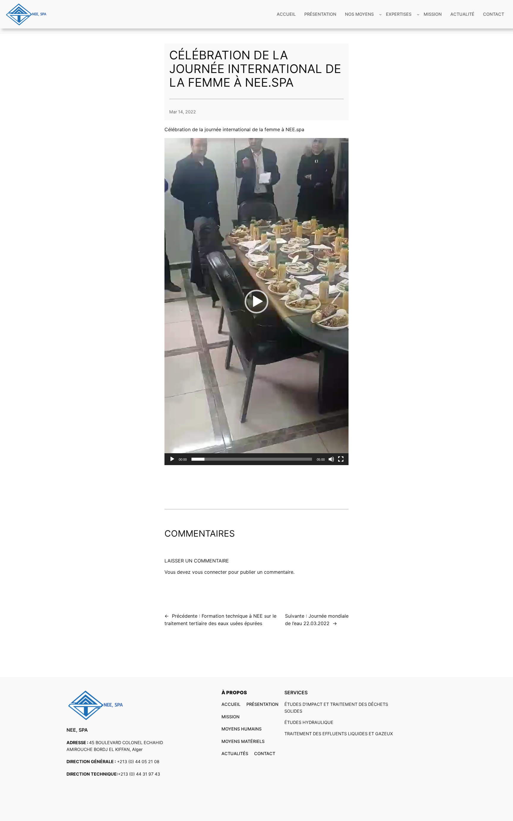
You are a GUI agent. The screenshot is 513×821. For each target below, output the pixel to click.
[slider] (251, 459)
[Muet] (331, 459)
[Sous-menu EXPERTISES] (418, 14)
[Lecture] (172, 459)
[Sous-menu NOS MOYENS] (380, 14)
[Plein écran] (341, 459)
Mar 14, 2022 (182, 111)
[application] (256, 301)
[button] (256, 301)
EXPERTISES (398, 14)
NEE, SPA (77, 730)
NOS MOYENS (359, 14)
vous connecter (209, 572)
